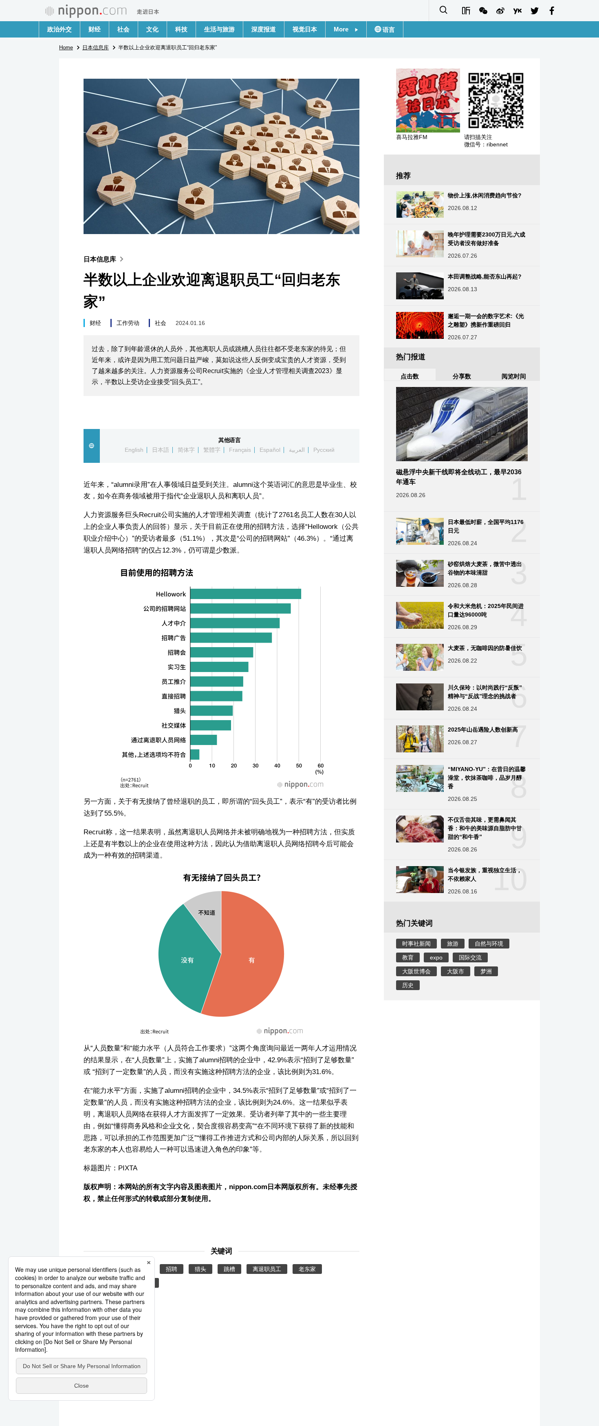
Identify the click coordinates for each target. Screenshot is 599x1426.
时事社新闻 (416, 943)
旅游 (452, 943)
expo (436, 957)
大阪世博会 (416, 971)
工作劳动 (128, 323)
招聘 (171, 1269)
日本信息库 (100, 259)
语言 (388, 29)
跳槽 (229, 1269)
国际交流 (470, 957)
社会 (123, 29)
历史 (408, 985)
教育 (408, 957)
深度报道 (263, 29)
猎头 (200, 1269)
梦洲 (486, 971)
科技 (181, 29)
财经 (94, 29)
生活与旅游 (219, 29)
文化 (152, 29)
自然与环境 (489, 943)
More (344, 29)
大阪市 (455, 971)
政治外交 (59, 29)
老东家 (307, 1269)
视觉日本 (305, 29)
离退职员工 (267, 1269)
